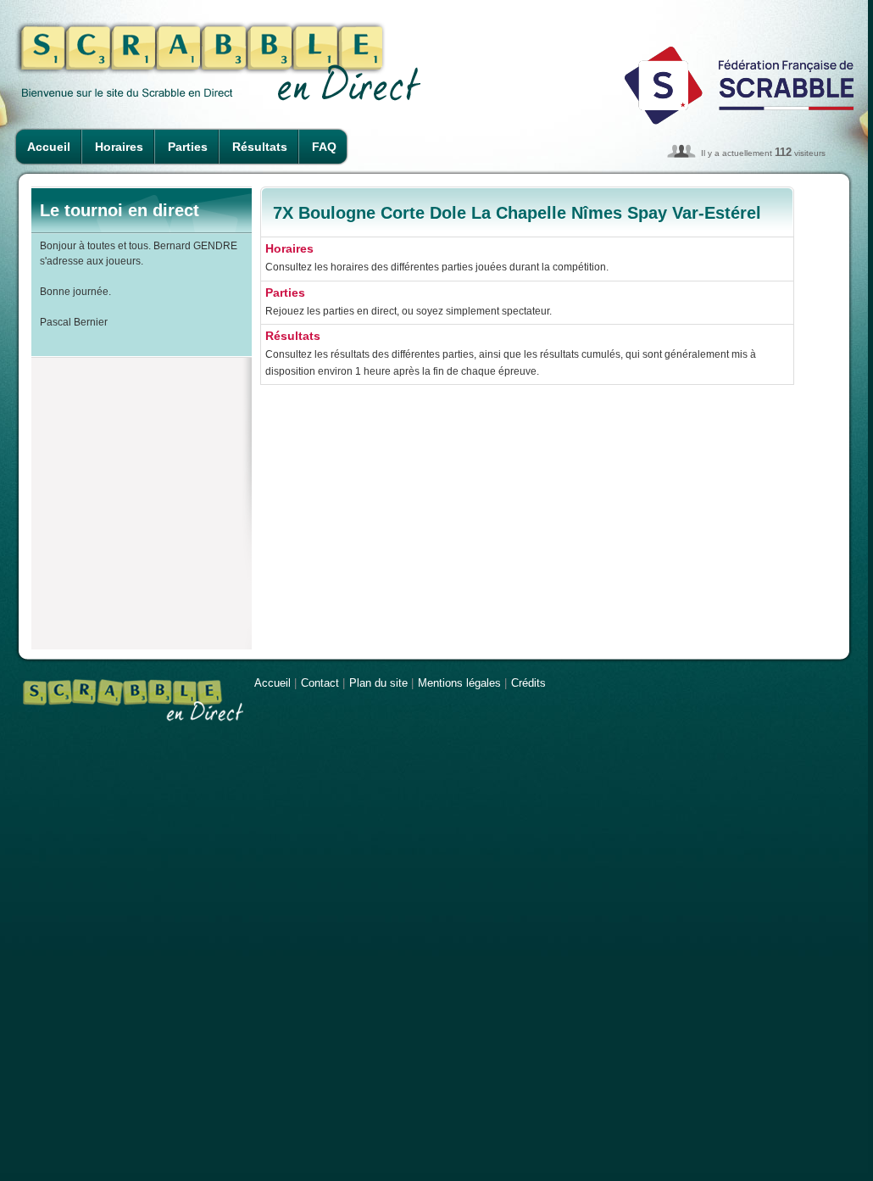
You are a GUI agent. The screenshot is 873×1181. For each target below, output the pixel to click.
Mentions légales (459, 683)
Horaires (119, 146)
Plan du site (378, 683)
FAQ (324, 146)
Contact (320, 683)
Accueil (48, 146)
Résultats (259, 146)
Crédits (528, 683)
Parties (188, 146)
